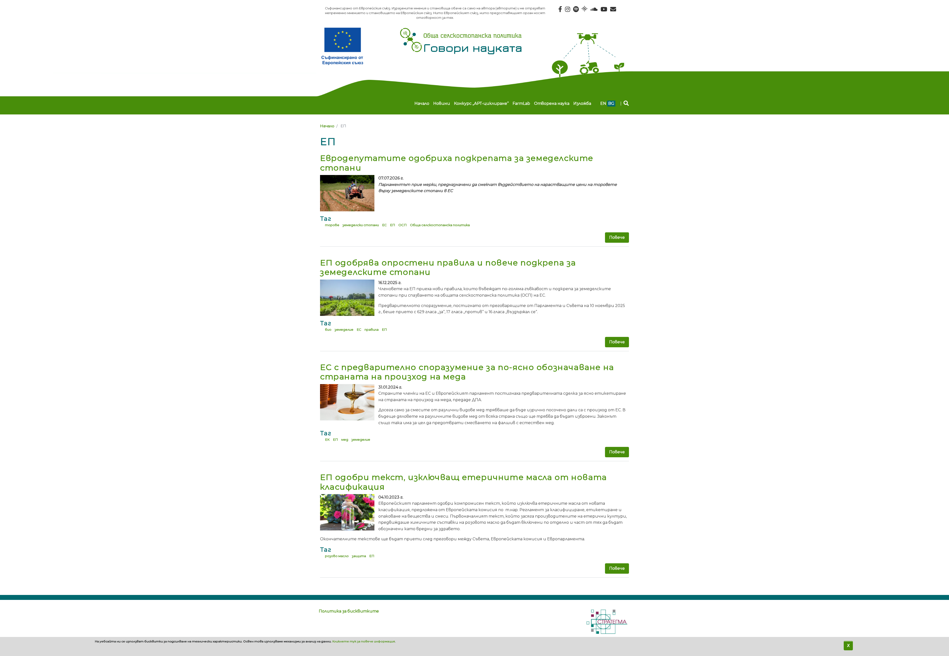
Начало (421, 103)
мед (344, 439)
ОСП (402, 225)
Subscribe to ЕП (322, 587)
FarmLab (521, 103)
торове (332, 225)
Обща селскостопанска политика (440, 225)
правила (372, 329)
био (328, 329)
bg (611, 103)
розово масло (337, 556)
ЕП (392, 225)
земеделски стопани (361, 225)
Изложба (582, 103)
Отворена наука (551, 103)
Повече (617, 237)
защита (359, 556)
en (603, 103)
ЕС (384, 225)
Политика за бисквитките (349, 611)
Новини (441, 103)
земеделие (344, 329)
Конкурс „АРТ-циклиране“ (481, 103)
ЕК (327, 439)
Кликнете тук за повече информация (363, 641)
